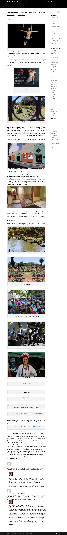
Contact (58, 1)
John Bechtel (10, 18)
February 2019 (54, 80)
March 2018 (53, 82)
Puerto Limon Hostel (33, 18)
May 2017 (53, 98)
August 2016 (53, 109)
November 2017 (54, 86)
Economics (53, 127)
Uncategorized (54, 149)
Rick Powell (53, 50)
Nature (52, 141)
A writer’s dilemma (55, 21)
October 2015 (54, 111)
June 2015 (53, 115)
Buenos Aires (20, 18)
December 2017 (54, 84)
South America (39, 18)
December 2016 (54, 103)
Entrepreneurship (54, 129)
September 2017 (54, 90)
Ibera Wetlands (54, 137)
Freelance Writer (26, 18)
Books (52, 123)
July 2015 (53, 113)
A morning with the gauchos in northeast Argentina (55, 31)
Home (27, 1)
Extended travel (54, 131)
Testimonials (49, 1)
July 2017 (53, 94)
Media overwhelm (55, 139)
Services (37, 1)
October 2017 (54, 88)
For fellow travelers (55, 133)
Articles (43, 1)
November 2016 (54, 105)
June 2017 (53, 96)
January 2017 (53, 101)
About (31, 1)
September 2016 (54, 107)
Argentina (53, 120)
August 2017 (53, 92)
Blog (54, 1)
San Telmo (53, 145)
